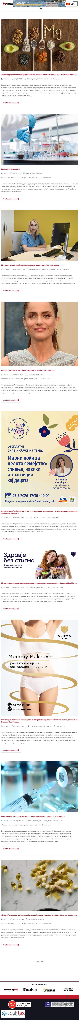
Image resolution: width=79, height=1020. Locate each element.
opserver (6, 177)
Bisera (5, 173)
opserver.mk (15, 177)
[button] (41, 8)
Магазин (40, 79)
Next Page (40, 962)
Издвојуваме (43, 269)
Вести (30, 821)
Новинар (6, 269)
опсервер (24, 177)
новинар (6, 79)
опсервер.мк (33, 177)
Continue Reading (9, 103)
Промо (46, 79)
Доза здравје (31, 79)
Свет (61, 821)
